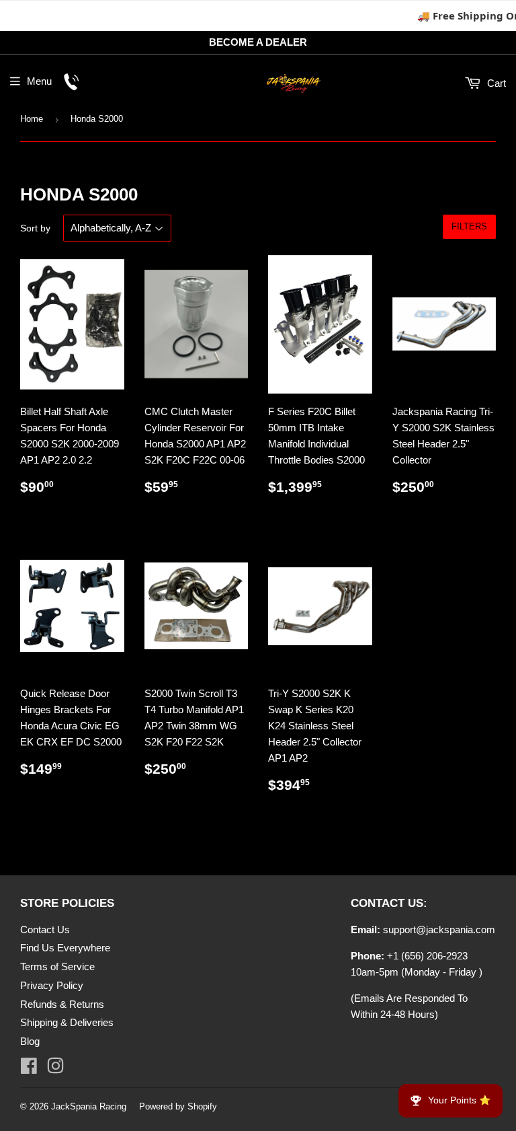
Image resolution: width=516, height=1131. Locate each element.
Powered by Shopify (178, 1106)
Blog (30, 1041)
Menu (39, 81)
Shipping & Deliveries (67, 1022)
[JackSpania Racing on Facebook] (29, 1068)
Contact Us (45, 929)
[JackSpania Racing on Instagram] (55, 1068)
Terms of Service (57, 966)
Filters (469, 226)
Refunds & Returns (62, 1004)
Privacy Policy (51, 985)
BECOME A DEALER (258, 42)
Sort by (35, 228)
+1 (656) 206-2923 (427, 955)
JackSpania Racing (88, 1106)
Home (31, 119)
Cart (495, 83)
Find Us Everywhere (65, 947)
